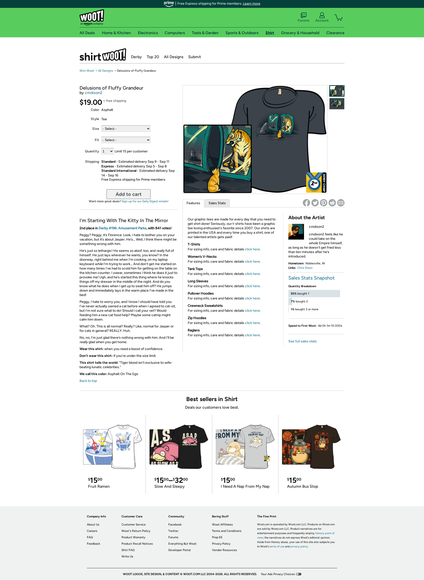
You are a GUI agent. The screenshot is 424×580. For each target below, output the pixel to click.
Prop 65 (217, 537)
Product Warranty (133, 537)
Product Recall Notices (137, 543)
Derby (136, 56)
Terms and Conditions (226, 531)
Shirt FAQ (127, 550)
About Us (93, 524)
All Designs (173, 56)
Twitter (173, 531)
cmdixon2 (93, 92)
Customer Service (133, 524)
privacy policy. (299, 546)
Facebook (175, 524)
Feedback (93, 543)
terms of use (276, 546)
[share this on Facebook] (306, 202)
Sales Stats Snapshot (311, 278)
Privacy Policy (221, 543)
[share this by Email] (340, 202)
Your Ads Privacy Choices (278, 574)
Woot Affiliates (222, 524)
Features (193, 203)
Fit (97, 140)
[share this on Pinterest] (323, 202)
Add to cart (129, 194)
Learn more (251, 3)
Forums (303, 20)
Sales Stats (217, 203)
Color (95, 110)
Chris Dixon (305, 268)
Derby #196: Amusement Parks (122, 228)
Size (95, 129)
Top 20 (153, 56)
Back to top (88, 381)
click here (252, 249)
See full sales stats (302, 341)
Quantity (92, 151)
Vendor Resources (224, 550)
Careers (92, 531)
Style (95, 119)
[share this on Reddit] (332, 202)
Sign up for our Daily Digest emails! (145, 201)
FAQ (90, 537)
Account (322, 20)
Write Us (127, 556)
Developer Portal (179, 550)
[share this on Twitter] (315, 202)
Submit (194, 56)
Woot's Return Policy (135, 531)
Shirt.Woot (103, 54)
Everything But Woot (182, 543)
